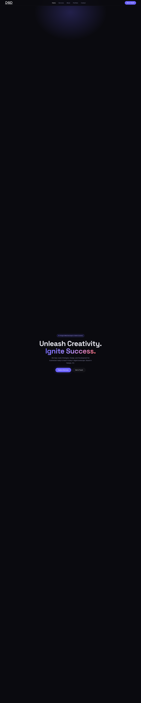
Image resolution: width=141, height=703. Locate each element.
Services (61, 3)
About (68, 3)
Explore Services (63, 370)
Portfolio (75, 3)
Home (54, 3)
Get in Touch (130, 3)
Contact (83, 3)
